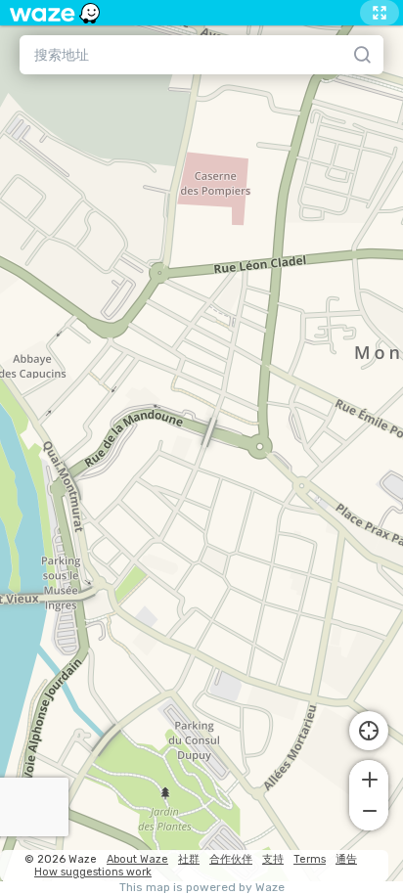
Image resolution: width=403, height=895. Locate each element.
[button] (368, 777)
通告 (346, 859)
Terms (309, 859)
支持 (273, 859)
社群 (189, 859)
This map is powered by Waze (202, 887)
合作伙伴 (230, 859)
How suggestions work (93, 872)
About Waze (137, 859)
